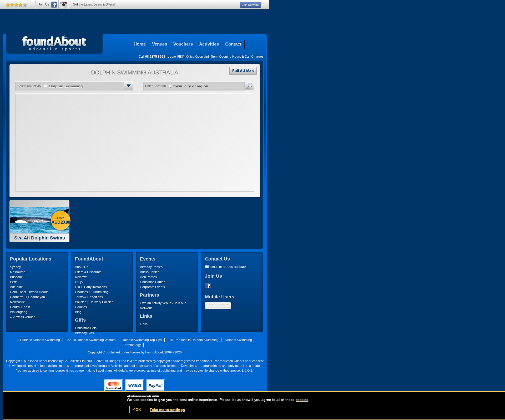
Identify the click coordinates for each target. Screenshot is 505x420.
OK (136, 409)
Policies (80, 302)
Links (144, 324)
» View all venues (22, 317)
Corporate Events (152, 287)
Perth (14, 282)
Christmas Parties (152, 282)
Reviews (81, 277)
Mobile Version (218, 305)
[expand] (128, 85)
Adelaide (16, 287)
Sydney (15, 267)
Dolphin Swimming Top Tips (142, 340)
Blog (78, 312)
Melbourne (18, 272)
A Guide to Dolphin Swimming (38, 340)
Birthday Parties (151, 267)
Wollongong (18, 312)
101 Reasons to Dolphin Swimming (193, 340)
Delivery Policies (101, 302)
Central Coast (20, 307)
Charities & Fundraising (92, 292)
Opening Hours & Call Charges (241, 56)
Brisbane (16, 277)
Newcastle (17, 302)
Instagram (63, 4)
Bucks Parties (149, 272)
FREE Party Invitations (91, 287)
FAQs (79, 282)
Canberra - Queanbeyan (27, 297)
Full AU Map (243, 71)
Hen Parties (148, 277)
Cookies (81, 307)
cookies (302, 399)
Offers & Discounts (88, 272)
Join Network (250, 4)
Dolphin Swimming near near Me (54, 42)
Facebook (209, 286)
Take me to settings (167, 409)
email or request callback (228, 267)
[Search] (249, 85)
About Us (81, 267)
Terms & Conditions (89, 297)
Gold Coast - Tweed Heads (29, 292)
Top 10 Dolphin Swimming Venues (90, 340)
